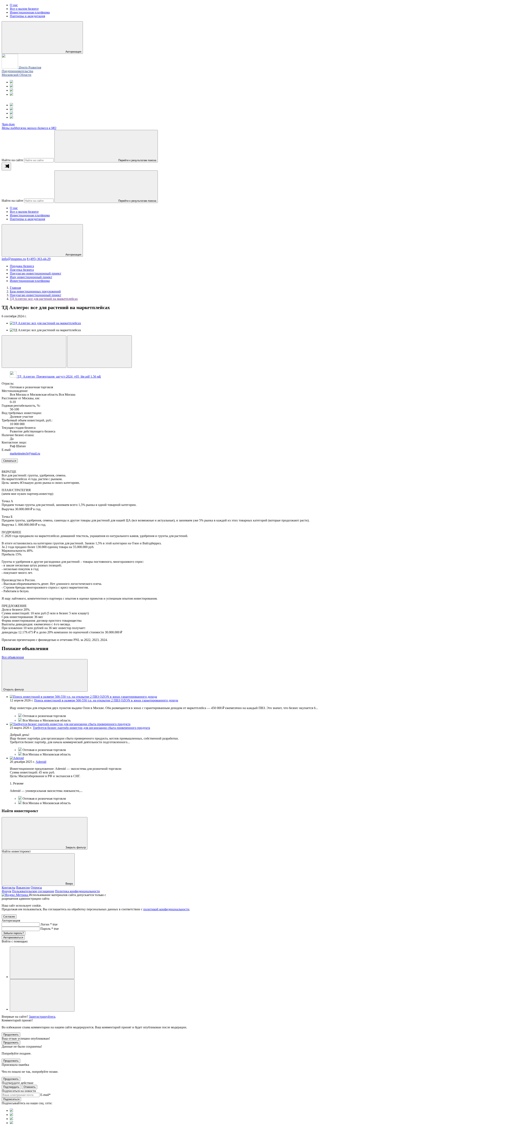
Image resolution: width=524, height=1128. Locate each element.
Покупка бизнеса (22, 269)
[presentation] (6, 166)
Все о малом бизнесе (24, 211)
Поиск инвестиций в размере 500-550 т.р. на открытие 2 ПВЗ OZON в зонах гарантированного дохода (106, 700)
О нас (14, 208)
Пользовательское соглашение (33, 891)
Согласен (9, 916)
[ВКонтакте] (11, 90)
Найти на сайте (12, 160)
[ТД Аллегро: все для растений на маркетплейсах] (45, 323)
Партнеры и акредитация (27, 219)
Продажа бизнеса (22, 266)
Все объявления (13, 657)
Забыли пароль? (13, 933)
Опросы (36, 887)
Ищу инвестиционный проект (31, 277)
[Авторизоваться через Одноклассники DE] (42, 963)
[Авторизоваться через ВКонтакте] (42, 995)
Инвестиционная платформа (30, 215)
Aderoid (41, 761)
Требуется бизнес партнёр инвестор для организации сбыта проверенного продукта (91, 727)
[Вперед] (99, 351)
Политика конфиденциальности (77, 891)
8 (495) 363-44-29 (39, 259)
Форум (6, 891)
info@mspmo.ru (14, 259)
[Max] (11, 86)
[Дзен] (11, 94)
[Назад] (34, 351)
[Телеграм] (11, 82)
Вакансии (23, 887)
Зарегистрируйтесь (42, 1016)
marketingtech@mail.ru (25, 453)
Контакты (8, 887)
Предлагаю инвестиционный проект (35, 273)
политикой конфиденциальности (166, 909)
